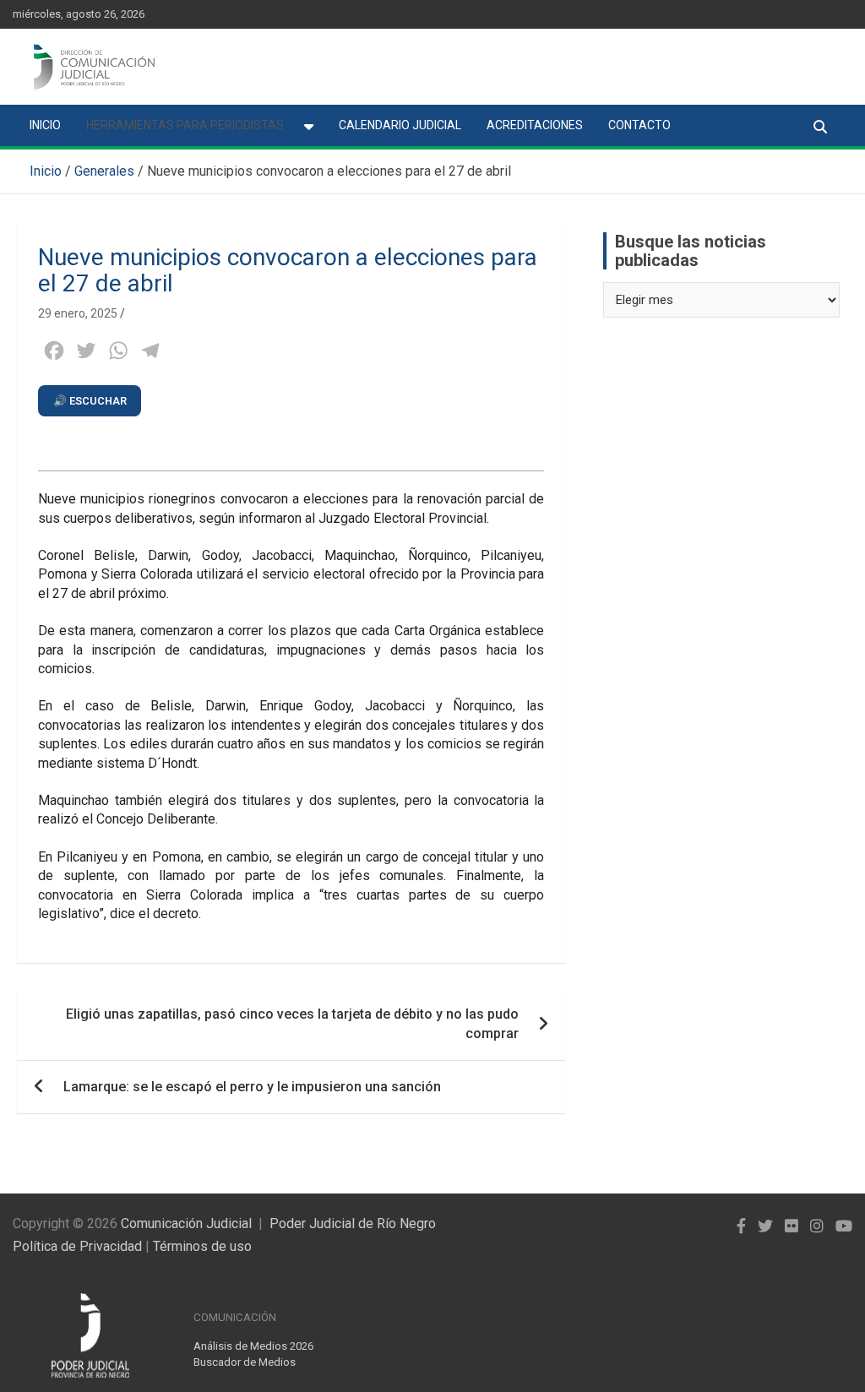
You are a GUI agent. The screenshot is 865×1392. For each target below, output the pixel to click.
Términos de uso (202, 1246)
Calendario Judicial (400, 125)
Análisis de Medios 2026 (253, 1346)
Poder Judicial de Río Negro (352, 1223)
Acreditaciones (535, 125)
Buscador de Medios (244, 1362)
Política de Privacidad (77, 1246)
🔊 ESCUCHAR (90, 400)
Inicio (45, 125)
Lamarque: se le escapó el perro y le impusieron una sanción (252, 1087)
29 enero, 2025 (77, 313)
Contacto (639, 125)
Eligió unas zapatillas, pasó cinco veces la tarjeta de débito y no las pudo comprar (292, 1023)
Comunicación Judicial (186, 1223)
